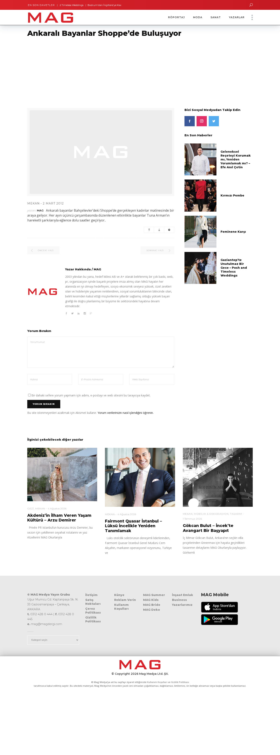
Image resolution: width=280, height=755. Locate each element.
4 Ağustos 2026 (57, 508)
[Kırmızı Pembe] (200, 195)
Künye (119, 595)
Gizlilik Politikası (93, 619)
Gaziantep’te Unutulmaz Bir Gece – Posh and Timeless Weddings (234, 267)
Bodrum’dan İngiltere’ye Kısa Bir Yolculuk (97, 5)
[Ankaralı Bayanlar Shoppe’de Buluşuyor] (42, 291)
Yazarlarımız (182, 605)
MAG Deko (151, 610)
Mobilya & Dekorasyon (211, 513)
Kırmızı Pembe (232, 195)
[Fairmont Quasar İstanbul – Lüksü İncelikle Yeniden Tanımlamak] (140, 477)
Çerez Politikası (93, 610)
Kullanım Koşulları (121, 607)
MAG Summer (154, 595)
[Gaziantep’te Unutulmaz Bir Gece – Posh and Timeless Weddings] (200, 267)
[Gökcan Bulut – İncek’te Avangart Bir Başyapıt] (218, 477)
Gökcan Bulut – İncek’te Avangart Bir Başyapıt (208, 528)
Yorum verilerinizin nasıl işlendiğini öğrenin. (126, 413)
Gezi (30, 508)
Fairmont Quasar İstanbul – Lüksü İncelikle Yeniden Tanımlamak (133, 526)
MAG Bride (151, 605)
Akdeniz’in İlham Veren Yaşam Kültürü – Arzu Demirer (59, 518)
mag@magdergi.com (46, 624)
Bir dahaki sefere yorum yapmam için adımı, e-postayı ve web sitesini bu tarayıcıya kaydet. (90, 395)
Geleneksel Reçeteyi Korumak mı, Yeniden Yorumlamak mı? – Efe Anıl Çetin (236, 159)
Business (179, 600)
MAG (40, 210)
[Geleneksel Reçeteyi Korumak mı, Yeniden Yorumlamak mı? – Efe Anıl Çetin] (200, 159)
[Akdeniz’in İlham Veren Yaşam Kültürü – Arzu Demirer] (62, 474)
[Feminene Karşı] (200, 231)
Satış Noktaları (93, 602)
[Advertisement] (123, 70)
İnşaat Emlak (182, 595)
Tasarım (236, 513)
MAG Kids (151, 600)
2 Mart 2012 (53, 203)
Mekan (33, 203)
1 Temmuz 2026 (192, 518)
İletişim (91, 595)
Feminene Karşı (233, 232)
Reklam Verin (125, 600)
